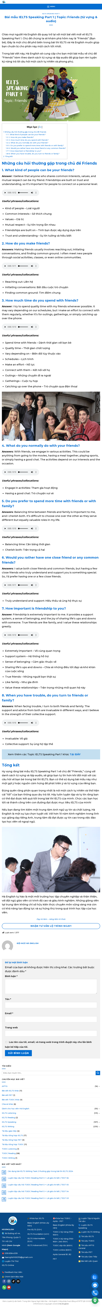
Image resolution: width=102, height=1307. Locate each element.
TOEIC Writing (8, 1158)
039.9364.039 (11, 1253)
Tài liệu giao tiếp (9, 1131)
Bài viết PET (7, 1095)
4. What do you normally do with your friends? (27, 143)
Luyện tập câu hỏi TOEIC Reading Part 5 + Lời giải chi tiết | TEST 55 (38, 1185)
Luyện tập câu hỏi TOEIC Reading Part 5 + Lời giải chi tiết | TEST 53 (38, 1198)
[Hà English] (4, 2)
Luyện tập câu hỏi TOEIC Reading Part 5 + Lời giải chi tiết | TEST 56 (38, 1178)
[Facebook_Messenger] (95, 1285)
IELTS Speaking (9, 1122)
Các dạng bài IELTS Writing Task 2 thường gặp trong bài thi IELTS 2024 (40, 1171)
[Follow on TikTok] (13, 1281)
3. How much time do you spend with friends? (27, 140)
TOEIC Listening (9, 1149)
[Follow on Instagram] (9, 1281)
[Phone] (95, 1292)
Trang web (11, 1027)
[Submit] (98, 1073)
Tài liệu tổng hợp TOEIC (13, 1144)
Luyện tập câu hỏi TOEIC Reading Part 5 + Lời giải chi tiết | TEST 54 (38, 1191)
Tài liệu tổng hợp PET (12, 1140)
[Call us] (4, 1287)
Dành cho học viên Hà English (15, 1109)
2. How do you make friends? (20, 137)
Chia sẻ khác (7, 1104)
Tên (8, 999)
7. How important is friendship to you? (23, 151)
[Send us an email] (18, 1281)
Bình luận (11, 976)
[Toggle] (99, 1086)
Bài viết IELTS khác (10, 1091)
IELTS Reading (8, 1117)
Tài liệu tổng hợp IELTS (12, 1135)
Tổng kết (8, 156)
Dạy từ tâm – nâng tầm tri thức (51, 919)
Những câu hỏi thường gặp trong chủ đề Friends (24, 132)
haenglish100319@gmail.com (19, 1257)
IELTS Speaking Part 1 (51, 14)
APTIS (4, 1086)
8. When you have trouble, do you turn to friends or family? (32, 154)
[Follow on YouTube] (9, 1287)
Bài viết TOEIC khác (11, 1100)
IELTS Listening (9, 1113)
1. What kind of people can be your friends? (26, 134)
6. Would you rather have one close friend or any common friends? (36, 148)
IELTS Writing (8, 1126)
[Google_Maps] (95, 1300)
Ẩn (40, 127)
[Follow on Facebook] (4, 1281)
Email (9, 1013)
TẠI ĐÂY (75, 754)
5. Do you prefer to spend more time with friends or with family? (35, 145)
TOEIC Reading (9, 1153)
